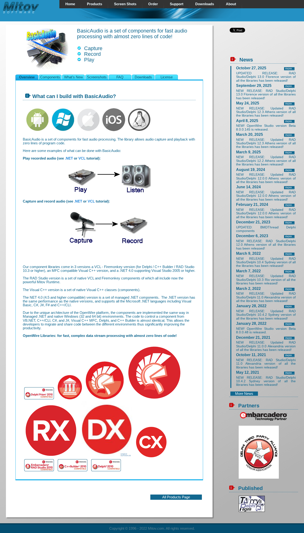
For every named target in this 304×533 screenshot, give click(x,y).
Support (176, 4)
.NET (69, 158)
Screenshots (97, 77)
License (167, 77)
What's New (73, 77)
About (231, 4)
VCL (82, 158)
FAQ (120, 77)
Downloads (204, 4)
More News (244, 394)
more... (289, 68)
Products (94, 4)
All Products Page (176, 497)
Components (50, 77)
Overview (27, 77)
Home (70, 4)
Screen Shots (125, 4)
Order (153, 4)
